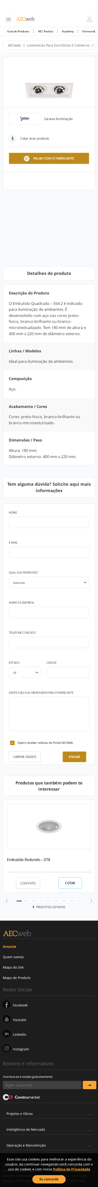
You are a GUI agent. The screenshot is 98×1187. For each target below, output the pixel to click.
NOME (13, 513)
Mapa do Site (13, 967)
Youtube (19, 1020)
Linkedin (19, 1034)
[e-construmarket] (21, 1096)
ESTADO (14, 663)
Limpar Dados (24, 756)
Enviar (74, 756)
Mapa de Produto (16, 977)
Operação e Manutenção (26, 1145)
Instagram (21, 1049)
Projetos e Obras (19, 1113)
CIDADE (52, 663)
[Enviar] (89, 1085)
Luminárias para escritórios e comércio (58, 45)
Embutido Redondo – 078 (28, 859)
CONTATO (28, 883)
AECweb (14, 45)
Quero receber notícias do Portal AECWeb (45, 743)
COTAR (70, 883)
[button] (6, 901)
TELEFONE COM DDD (22, 633)
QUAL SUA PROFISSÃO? (23, 573)
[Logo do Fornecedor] (24, 119)
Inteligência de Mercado (25, 1129)
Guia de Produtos (18, 31)
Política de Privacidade (71, 1169)
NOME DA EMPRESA (21, 603)
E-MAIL (13, 543)
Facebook (20, 1005)
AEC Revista (45, 31)
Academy (68, 31)
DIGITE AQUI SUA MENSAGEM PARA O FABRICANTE (41, 693)
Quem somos (13, 957)
